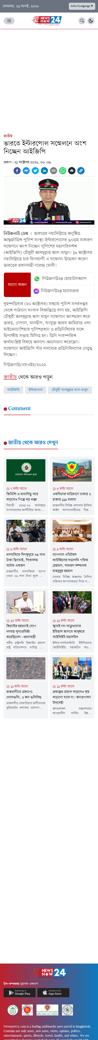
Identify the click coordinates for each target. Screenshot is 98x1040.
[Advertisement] (49, 80)
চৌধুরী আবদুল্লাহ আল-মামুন (70, 390)
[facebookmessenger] (26, 170)
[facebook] (17, 170)
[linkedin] (44, 170)
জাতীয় (8, 136)
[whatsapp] (62, 170)
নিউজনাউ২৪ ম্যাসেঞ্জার (60, 291)
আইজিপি (13, 390)
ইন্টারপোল (36, 390)
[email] (53, 170)
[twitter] (35, 170)
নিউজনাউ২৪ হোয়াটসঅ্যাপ (64, 279)
